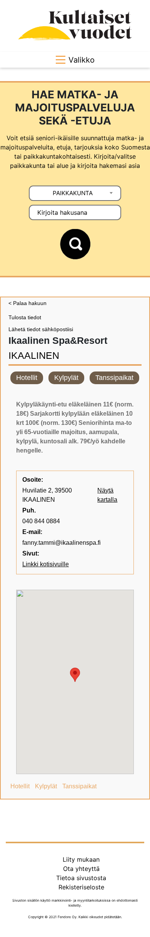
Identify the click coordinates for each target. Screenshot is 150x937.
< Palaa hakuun (27, 303)
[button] (75, 675)
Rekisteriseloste (81, 887)
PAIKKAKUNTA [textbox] (73, 193)
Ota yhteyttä (81, 868)
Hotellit (26, 377)
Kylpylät (66, 377)
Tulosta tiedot (24, 317)
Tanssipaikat (114, 377)
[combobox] (75, 193)
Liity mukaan (81, 859)
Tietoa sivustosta (81, 878)
